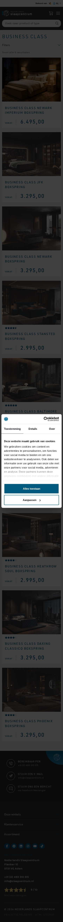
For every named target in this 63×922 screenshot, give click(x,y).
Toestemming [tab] (12, 428)
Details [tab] (33, 428)
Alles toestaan (31, 488)
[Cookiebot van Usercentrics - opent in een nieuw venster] (44, 419)
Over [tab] (52, 428)
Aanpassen (29, 500)
